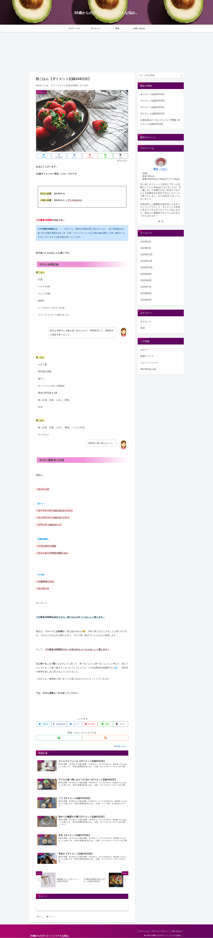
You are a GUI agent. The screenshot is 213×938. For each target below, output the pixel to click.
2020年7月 (145, 287)
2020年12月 (146, 254)
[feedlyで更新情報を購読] (59, 738)
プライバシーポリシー (160, 931)
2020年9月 (146, 274)
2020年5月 (146, 300)
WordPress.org (148, 369)
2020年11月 (146, 261)
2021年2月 (145, 241)
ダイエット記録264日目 (152, 100)
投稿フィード (147, 356)
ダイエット (42, 711)
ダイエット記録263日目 (152, 107)
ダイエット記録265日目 (152, 94)
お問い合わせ (176, 931)
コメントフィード (149, 362)
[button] (181, 76)
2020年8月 (146, 280)
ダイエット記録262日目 (152, 113)
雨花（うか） (160, 169)
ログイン (144, 349)
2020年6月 (146, 293)
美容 (142, 328)
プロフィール (143, 931)
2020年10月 (146, 267)
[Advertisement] (106, 52)
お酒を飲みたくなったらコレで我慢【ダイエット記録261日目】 (160, 122)
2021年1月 (145, 248)
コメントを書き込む (82, 907)
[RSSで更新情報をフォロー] (105, 738)
